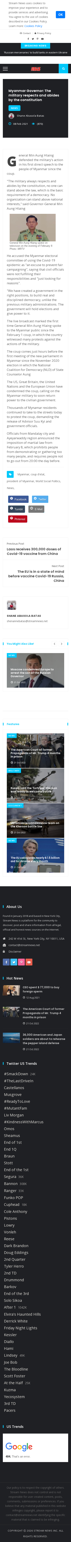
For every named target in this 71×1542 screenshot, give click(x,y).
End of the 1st (16, 1170)
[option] (35, 670)
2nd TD (10, 1273)
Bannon (11, 1183)
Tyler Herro (14, 1266)
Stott (8, 1163)
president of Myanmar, (21, 481)
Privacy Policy (44, 33)
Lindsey (10, 1355)
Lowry (9, 1225)
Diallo (9, 1341)
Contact (27, 33)
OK (60, 15)
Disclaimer (15, 951)
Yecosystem (14, 1396)
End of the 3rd (16, 1293)
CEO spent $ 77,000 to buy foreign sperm (41, 989)
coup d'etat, (38, 474)
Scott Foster (14, 1376)
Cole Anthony (15, 1211)
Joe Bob (10, 1362)
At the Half (13, 1383)
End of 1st (13, 1142)
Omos (9, 1128)
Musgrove (13, 1094)
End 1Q (10, 1149)
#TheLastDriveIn (18, 1081)
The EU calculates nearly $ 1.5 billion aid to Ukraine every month (35, 859)
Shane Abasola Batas (30, 115)
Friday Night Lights (20, 1328)
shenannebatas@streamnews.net (27, 621)
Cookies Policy (33, 26)
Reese (9, 1239)
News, (11, 488)
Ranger (10, 1190)
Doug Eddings (16, 1252)
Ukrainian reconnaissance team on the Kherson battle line (35, 824)
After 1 (10, 1307)
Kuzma (10, 1390)
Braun (9, 1156)
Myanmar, (23, 474)
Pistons (10, 1218)
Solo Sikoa (13, 1300)
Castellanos (14, 1087)
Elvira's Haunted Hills (22, 1314)
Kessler (10, 1335)
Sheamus (12, 1135)
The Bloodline (16, 1369)
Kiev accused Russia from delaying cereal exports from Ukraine (35, 55)
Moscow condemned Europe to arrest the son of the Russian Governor (32, 673)
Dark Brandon (16, 1245)
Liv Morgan (14, 1115)
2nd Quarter (14, 1259)
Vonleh (10, 1232)
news (14, 108)
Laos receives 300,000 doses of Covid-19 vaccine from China (34, 549)
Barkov (10, 1286)
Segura (10, 1176)
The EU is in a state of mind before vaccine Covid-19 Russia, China (36, 573)
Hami (8, 1348)
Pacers (10, 1410)
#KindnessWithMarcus (24, 1122)
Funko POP (13, 1197)
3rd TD (10, 1403)
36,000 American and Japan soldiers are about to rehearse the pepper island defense (44, 1039)
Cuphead (12, 1204)
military (14, 770)
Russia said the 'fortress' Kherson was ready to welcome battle (34, 789)
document (15, 805)
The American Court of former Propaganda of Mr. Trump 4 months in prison (35, 753)
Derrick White (16, 1321)
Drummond (14, 1280)
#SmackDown (16, 1074)
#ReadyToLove (17, 1101)
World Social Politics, (48, 481)
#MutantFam (15, 1108)
